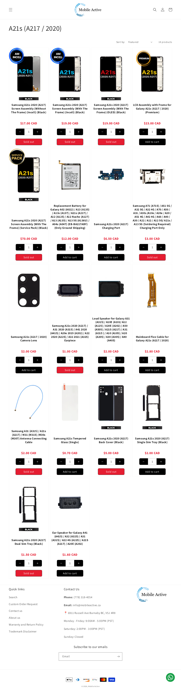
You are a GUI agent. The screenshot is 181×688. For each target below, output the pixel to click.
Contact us (15, 611)
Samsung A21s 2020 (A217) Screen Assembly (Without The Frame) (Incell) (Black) (28, 108)
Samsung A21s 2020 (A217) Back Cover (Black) (111, 440)
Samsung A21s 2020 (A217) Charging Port (111, 226)
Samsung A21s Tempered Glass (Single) (70, 440)
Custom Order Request (23, 604)
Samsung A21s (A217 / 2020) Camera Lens (29, 338)
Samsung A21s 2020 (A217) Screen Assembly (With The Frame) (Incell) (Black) (70, 108)
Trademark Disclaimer (23, 631)
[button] (10, 10)
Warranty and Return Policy (26, 624)
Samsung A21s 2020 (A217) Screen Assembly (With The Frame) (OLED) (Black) (111, 108)
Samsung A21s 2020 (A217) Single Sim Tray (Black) (152, 440)
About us (14, 618)
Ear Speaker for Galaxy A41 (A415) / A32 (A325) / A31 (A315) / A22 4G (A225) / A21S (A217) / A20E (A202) (69, 538)
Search (13, 597)
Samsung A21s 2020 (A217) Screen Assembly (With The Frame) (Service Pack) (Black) (29, 224)
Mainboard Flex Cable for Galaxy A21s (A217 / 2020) (152, 338)
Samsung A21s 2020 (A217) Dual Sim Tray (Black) (28, 542)
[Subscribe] (118, 656)
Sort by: (120, 42)
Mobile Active (94, 686)
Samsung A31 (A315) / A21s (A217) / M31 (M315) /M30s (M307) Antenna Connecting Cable (29, 436)
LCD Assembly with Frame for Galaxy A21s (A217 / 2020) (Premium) (152, 108)
